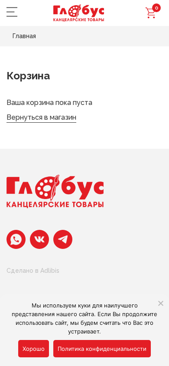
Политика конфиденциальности (102, 348)
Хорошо (34, 348)
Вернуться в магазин (41, 117)
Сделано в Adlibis (32, 270)
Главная (24, 36)
